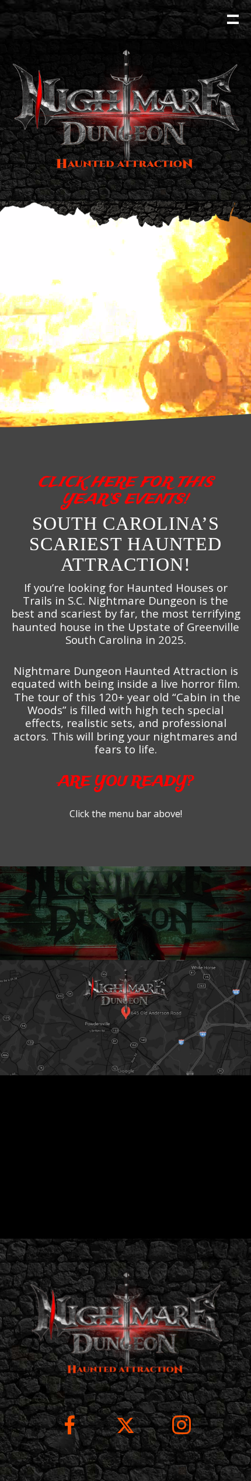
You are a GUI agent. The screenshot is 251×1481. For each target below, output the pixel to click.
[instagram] (181, 1433)
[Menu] (232, 18)
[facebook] (69, 1433)
